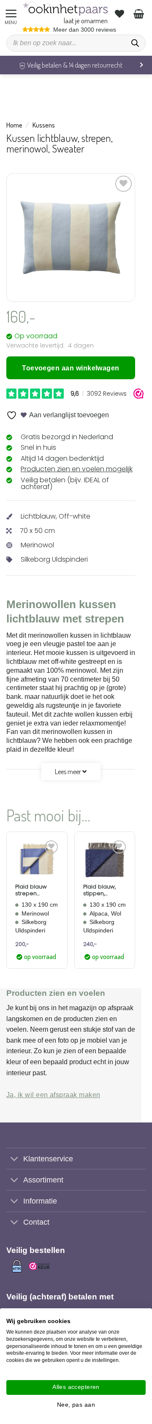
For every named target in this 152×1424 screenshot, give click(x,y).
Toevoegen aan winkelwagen (70, 368)
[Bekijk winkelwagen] (140, 13)
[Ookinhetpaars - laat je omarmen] (65, 9)
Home (14, 125)
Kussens (44, 125)
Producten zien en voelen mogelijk (77, 469)
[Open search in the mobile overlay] (76, 43)
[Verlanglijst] (120, 13)
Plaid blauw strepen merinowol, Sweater (31, 890)
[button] (12, 14)
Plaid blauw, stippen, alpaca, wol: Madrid (99, 890)
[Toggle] (14, 1159)
